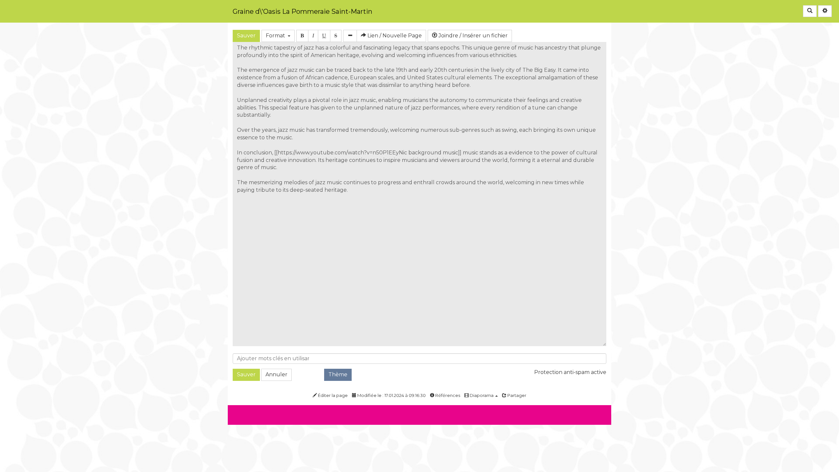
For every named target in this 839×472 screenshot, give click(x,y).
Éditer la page (332, 395)
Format (277, 35)
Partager (516, 395)
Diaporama (482, 395)
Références (447, 395)
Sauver (246, 35)
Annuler (276, 374)
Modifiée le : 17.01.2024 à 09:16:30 (391, 395)
